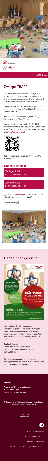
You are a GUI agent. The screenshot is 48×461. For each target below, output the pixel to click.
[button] (24, 172)
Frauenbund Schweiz (35, 441)
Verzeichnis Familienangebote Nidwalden (27, 446)
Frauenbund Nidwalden (34, 436)
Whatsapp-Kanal (18, 132)
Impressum (24, 414)
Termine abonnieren (14, 195)
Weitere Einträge (11, 203)
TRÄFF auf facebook (35, 432)
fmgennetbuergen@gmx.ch (15, 392)
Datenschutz (24, 417)
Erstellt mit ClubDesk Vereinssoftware (24, 405)
